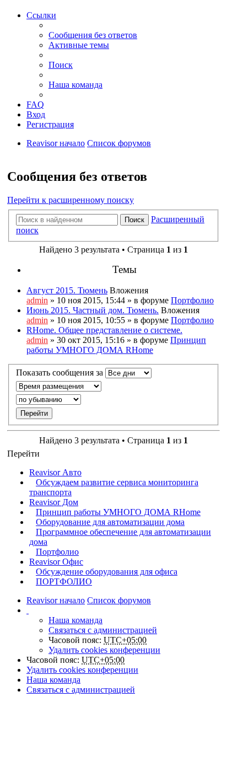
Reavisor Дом (53, 502)
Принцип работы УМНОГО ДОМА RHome (116, 345)
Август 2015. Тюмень (66, 290)
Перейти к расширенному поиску (70, 200)
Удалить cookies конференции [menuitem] (104, 650)
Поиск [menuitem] (60, 64)
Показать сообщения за (60, 372)
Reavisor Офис (56, 561)
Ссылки (41, 15)
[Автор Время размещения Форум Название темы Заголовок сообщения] (113, 386)
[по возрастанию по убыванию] (113, 399)
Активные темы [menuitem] (78, 45)
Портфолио (192, 300)
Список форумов (119, 143)
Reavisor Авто (55, 472)
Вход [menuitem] (35, 114)
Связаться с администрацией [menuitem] (102, 630)
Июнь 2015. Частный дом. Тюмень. (92, 310)
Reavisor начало (55, 143)
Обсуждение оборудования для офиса (106, 571)
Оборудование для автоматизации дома (110, 522)
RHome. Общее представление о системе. (104, 330)
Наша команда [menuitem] (75, 84)
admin (37, 300)
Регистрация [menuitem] (50, 124)
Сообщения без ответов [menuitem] (92, 35)
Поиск (134, 220)
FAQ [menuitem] (35, 104)
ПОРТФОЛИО (64, 581)
